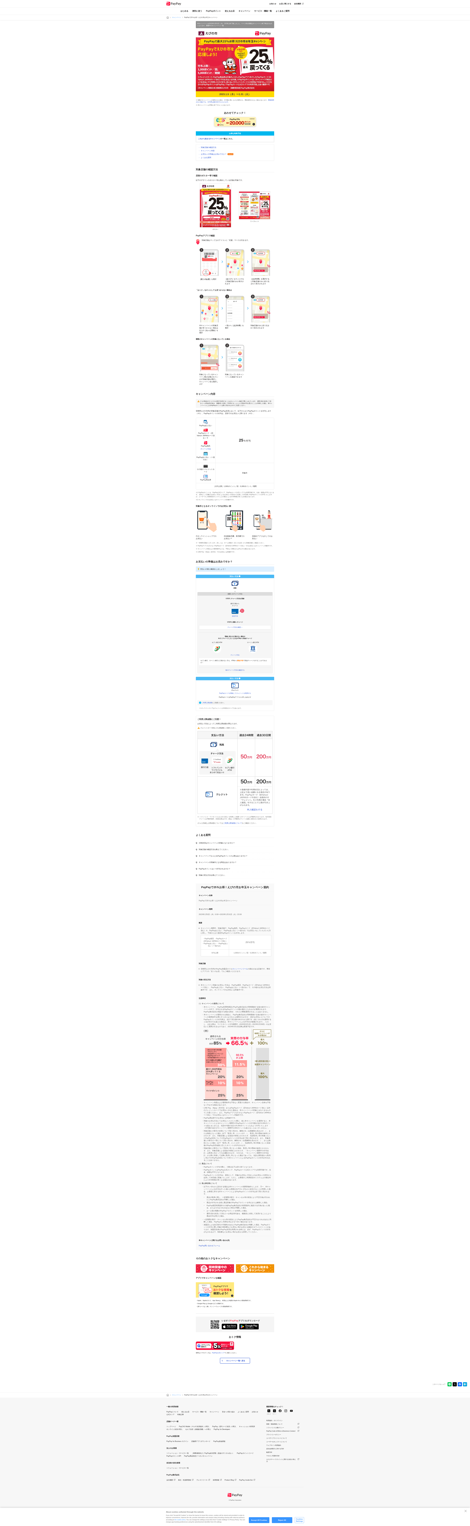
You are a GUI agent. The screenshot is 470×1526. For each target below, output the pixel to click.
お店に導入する (285, 4)
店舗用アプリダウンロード (200, 1441)
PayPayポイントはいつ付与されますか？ (214, 869)
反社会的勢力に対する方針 (275, 1449)
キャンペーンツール (240, 969)
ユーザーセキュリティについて (276, 1442)
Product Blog (229, 1480)
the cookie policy (180, 1520)
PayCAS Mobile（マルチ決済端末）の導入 (194, 1426)
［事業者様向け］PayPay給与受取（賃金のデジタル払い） (213, 1453)
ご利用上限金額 (207, 703)
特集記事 (180, 1414)
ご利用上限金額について (232, 823)
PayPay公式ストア (218, 1353)
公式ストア (170, 1414)
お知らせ (272, 4)
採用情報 (216, 1480)
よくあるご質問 (282, 11)
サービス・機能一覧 (263, 11)
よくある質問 (206, 157)
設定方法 (235, 616)
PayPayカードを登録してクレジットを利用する (235, 693)
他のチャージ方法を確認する (235, 670)
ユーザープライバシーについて (276, 1438)
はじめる (184, 11)
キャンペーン (244, 11)
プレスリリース (201, 1480)
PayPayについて (172, 1412)
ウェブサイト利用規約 (273, 1445)
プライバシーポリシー (273, 1434)
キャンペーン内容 (208, 151)
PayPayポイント (213, 11)
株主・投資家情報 (184, 1480)
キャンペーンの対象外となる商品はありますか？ (217, 862)
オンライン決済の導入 (174, 1429)
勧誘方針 (269, 1452)
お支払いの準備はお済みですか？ (214, 154)
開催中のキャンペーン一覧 (215, 25)
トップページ (171, 1426)
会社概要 (297, 4)
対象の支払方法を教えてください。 (212, 875)
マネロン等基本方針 (273, 1456)
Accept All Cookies (259, 1520)
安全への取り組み (228, 1412)
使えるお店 (230, 11)
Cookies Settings (299, 1520)
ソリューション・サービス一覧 (177, 1453)
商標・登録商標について (274, 1424)
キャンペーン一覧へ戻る (235, 1361)
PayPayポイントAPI (173, 1456)
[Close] (465, 1510)
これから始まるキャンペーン (209, 139)
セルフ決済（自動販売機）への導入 (198, 1429)
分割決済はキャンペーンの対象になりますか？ (217, 843)
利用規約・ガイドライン (274, 1420)
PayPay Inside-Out (246, 1480)
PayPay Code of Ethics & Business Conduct (280, 1431)
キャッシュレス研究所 (247, 1426)
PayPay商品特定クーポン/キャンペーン (198, 1456)
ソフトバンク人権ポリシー (275, 1428)
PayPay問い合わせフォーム (209, 1246)
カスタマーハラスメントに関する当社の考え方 (281, 1460)
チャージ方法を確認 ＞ (235, 627)
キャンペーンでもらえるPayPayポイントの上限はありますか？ (223, 856)
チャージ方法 (205, 449)
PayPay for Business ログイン (177, 1441)
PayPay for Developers (222, 1429)
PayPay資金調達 (219, 1441)
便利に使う (197, 11)
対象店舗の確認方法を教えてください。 (214, 849)
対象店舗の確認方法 (208, 147)
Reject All (282, 1520)
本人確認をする (254, 809)
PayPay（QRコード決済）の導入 (224, 1426)
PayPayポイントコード (245, 1453)
